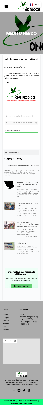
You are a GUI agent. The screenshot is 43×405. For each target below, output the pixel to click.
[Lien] (26, 122)
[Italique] (9, 122)
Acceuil (5, 314)
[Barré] (14, 122)
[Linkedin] (29, 390)
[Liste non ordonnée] (19, 122)
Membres (6, 324)
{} (29, 122)
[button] (6, 6)
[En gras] (6, 122)
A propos (6, 317)
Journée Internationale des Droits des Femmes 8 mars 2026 (27, 184)
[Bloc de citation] (21, 122)
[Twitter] (24, 390)
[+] (31, 122)
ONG (4, 327)
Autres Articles (13, 158)
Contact (6, 330)
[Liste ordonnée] (16, 122)
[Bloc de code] (24, 122)
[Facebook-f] (14, 390)
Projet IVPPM (21, 243)
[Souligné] (11, 122)
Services (6, 321)
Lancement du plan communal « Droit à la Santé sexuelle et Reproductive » (28, 224)
